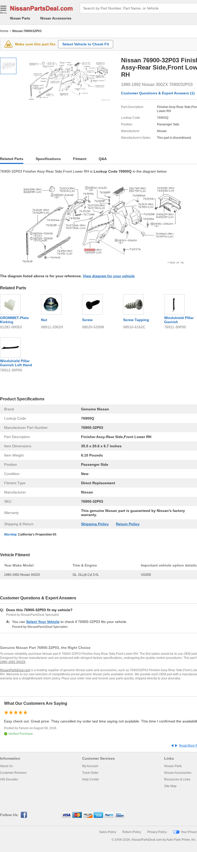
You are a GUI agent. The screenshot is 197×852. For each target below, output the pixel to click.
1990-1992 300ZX (12, 662)
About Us (6, 766)
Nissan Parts (20, 18)
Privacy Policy (157, 832)
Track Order (90, 773)
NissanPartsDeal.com (15, 670)
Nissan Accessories (55, 18)
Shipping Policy (95, 524)
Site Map (170, 786)
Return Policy (128, 524)
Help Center (90, 779)
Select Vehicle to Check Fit (85, 44)
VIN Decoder (9, 779)
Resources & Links (177, 779)
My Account (90, 766)
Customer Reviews (13, 773)
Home (4, 31)
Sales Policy (107, 832)
